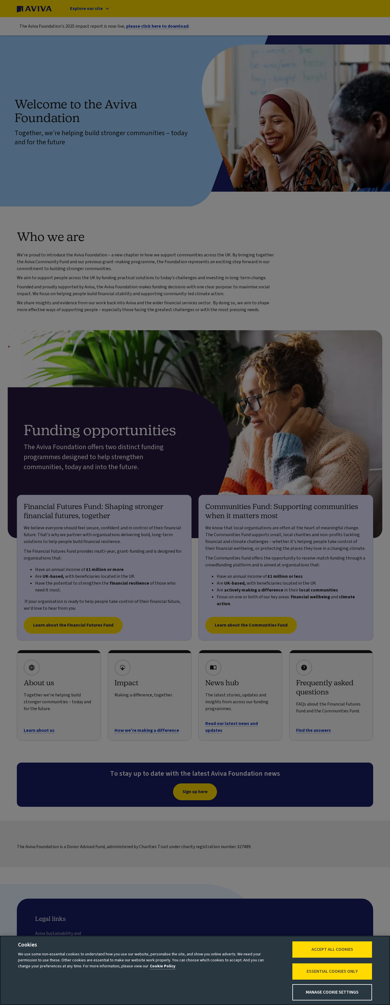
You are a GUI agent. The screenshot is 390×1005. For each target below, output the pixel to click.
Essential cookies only (332, 971)
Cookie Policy (162, 966)
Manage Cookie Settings (332, 992)
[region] (195, 970)
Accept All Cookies (332, 949)
